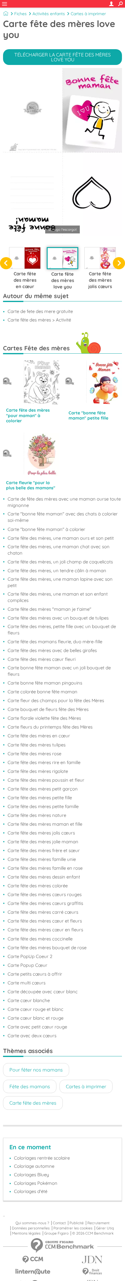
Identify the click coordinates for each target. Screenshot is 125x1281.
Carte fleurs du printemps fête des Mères (50, 727)
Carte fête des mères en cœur (39, 736)
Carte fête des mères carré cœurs (43, 912)
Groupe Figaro (56, 1233)
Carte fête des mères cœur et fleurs (45, 921)
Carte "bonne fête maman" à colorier (46, 529)
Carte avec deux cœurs (32, 1035)
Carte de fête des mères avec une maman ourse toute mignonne (64, 502)
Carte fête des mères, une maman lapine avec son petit (60, 582)
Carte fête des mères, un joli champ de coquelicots (60, 562)
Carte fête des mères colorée (38, 886)
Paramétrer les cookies (73, 1228)
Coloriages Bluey (31, 1174)
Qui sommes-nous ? (32, 1223)
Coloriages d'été (30, 1191)
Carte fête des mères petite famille (43, 806)
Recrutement (98, 1223)
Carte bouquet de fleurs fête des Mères (48, 709)
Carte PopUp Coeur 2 (30, 956)
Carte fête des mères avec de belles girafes (52, 650)
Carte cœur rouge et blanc (35, 1009)
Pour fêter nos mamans (36, 1070)
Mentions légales (26, 1233)
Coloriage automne (34, 1166)
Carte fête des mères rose (34, 753)
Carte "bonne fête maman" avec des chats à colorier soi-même (63, 517)
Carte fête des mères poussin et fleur (46, 780)
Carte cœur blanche (29, 1000)
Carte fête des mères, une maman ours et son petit (61, 538)
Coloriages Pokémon (35, 1183)
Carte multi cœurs (27, 983)
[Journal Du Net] (92, 1259)
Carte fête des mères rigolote (38, 771)
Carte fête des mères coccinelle (40, 939)
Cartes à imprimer (88, 13)
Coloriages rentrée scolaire (42, 1158)
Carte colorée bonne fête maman (42, 692)
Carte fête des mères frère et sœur (44, 850)
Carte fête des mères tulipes (37, 745)
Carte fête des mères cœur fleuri (42, 659)
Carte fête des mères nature (37, 815)
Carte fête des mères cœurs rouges (45, 894)
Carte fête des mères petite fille (40, 797)
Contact (59, 1223)
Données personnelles (31, 1228)
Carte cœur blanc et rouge (35, 1018)
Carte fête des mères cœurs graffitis (45, 903)
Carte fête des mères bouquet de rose (47, 947)
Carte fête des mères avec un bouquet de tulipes (58, 618)
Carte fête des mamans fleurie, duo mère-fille (55, 641)
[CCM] (32, 1259)
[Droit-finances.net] (92, 1272)
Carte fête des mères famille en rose (45, 868)
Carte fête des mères (32, 1103)
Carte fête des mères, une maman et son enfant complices (58, 597)
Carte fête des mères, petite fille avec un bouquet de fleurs (62, 630)
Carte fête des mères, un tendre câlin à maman (57, 570)
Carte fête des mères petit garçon (43, 789)
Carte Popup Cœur (27, 965)
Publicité (76, 1223)
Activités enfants (48, 13)
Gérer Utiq (105, 1228)
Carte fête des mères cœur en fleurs (45, 930)
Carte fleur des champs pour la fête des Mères (56, 700)
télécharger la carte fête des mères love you (62, 57)
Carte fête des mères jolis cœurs (41, 833)
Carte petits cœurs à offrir (35, 974)
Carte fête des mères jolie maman (43, 841)
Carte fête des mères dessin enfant (44, 877)
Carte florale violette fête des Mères (44, 718)
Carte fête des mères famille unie (42, 859)
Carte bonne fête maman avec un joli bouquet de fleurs (59, 671)
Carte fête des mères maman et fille (45, 824)
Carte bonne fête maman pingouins (45, 683)
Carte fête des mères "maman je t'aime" (49, 609)
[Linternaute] (32, 1272)
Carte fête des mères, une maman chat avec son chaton (59, 550)
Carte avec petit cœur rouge (37, 1027)
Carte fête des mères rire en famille (44, 762)
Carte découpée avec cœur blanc (43, 991)
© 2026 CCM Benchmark (92, 1233)
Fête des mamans (29, 1086)
